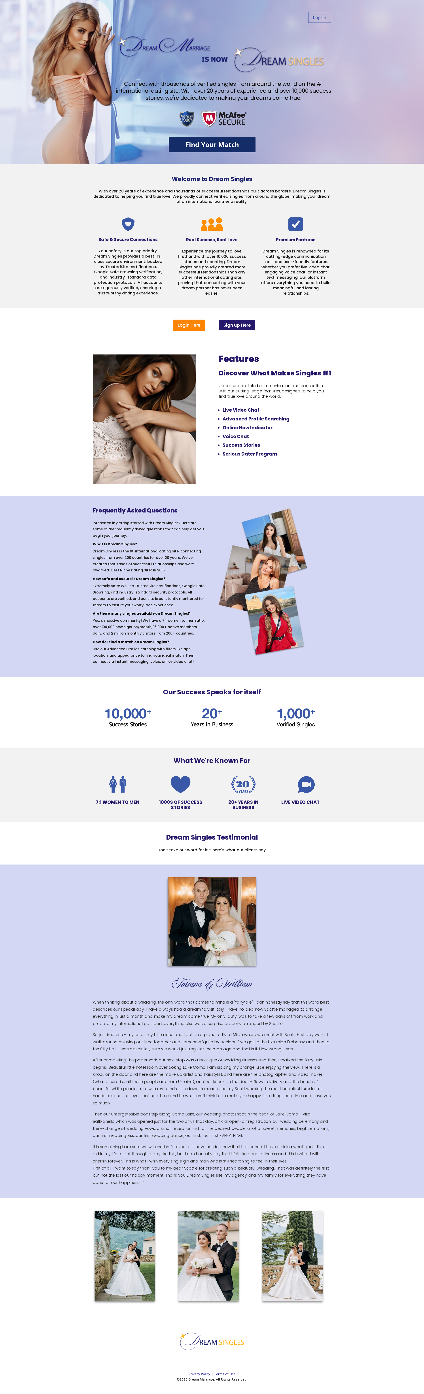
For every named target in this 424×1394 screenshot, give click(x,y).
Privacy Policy (199, 1374)
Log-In (319, 17)
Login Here (189, 325)
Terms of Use (225, 1374)
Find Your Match (212, 144)
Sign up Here (237, 325)
